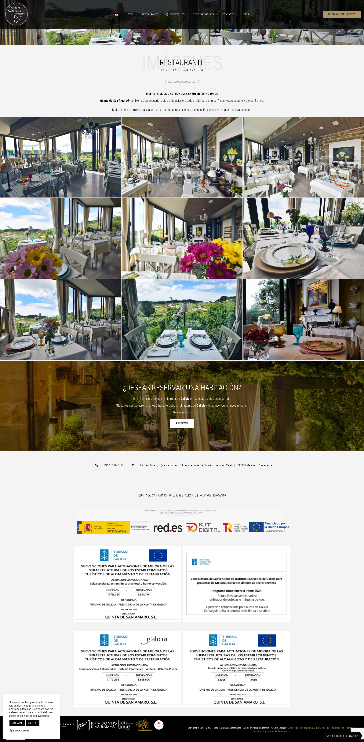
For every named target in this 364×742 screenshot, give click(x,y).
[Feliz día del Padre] (303, 319)
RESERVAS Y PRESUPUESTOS (342, 14)
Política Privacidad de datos (313, 728)
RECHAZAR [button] (17, 723)
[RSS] (182, 480)
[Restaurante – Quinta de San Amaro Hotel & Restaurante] (60, 157)
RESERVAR (182, 423)
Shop (246, 14)
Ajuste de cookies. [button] (19, 730)
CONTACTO (228, 14)
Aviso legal (293, 728)
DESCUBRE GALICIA (203, 14)
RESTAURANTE (150, 14)
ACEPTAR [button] (32, 723)
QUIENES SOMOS (175, 14)
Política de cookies (335, 728)
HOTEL (129, 14)
